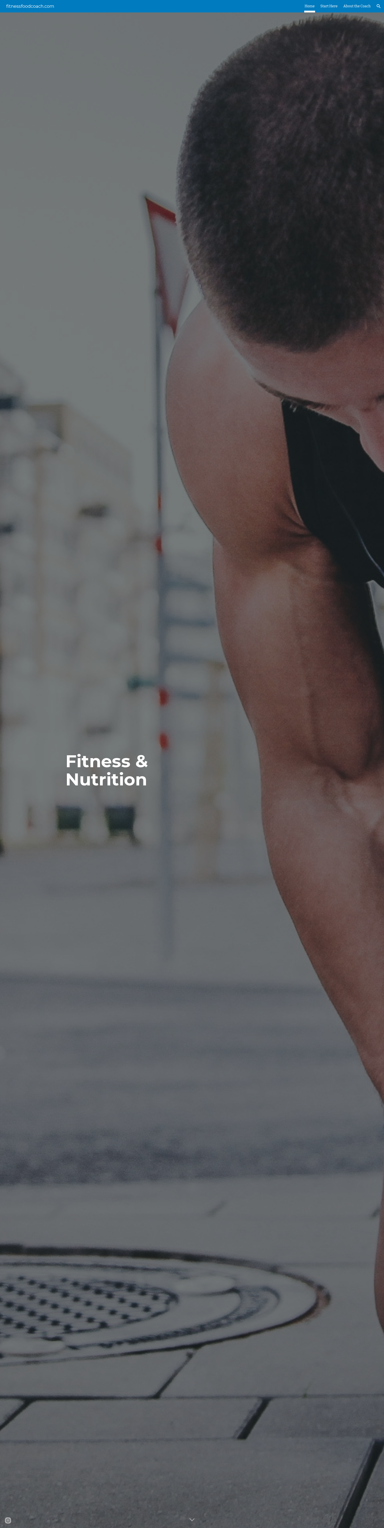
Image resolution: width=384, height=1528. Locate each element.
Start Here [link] (329, 6)
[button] (378, 6)
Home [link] (310, 6)
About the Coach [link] (357, 6)
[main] (115, 770)
